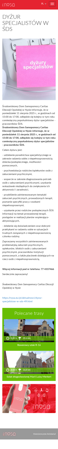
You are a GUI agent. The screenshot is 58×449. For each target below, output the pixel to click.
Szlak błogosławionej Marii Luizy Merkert (29, 377)
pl (42, 4)
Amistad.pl (51, 434)
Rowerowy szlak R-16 (29, 345)
